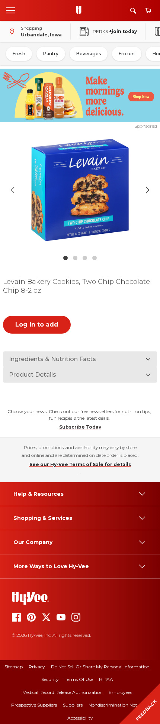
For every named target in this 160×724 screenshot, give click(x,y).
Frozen (127, 53)
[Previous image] (12, 190)
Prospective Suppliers (34, 705)
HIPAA (106, 679)
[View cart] (148, 10)
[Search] (133, 10)
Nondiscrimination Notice (116, 705)
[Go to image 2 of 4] (75, 257)
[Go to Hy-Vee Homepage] (80, 10)
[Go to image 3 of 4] (85, 257)
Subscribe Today (80, 427)
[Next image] (147, 190)
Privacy (37, 666)
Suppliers (73, 705)
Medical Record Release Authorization (62, 692)
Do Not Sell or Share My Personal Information (100, 666)
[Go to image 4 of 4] (94, 257)
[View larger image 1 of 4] (80, 190)
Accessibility (80, 718)
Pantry (50, 53)
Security (50, 679)
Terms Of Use (79, 679)
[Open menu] (10, 10)
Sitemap (13, 666)
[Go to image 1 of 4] (65, 257)
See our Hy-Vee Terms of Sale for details (80, 464)
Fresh (19, 53)
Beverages (88, 53)
